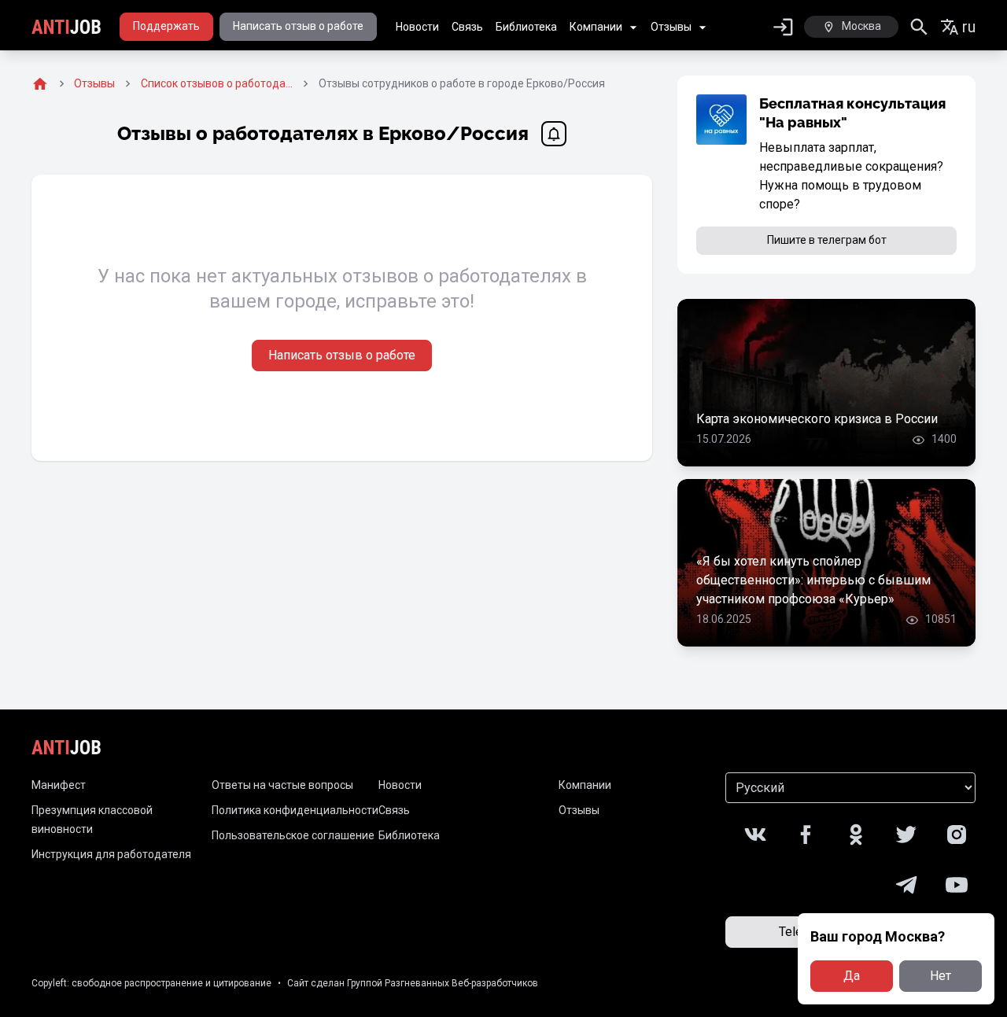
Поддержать (166, 26)
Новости (417, 26)
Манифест (58, 785)
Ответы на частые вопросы (282, 785)
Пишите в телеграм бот (827, 240)
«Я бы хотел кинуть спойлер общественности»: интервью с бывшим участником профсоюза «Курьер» (813, 580)
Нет (940, 975)
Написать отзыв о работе (298, 26)
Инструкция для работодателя (111, 854)
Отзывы (671, 26)
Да (851, 975)
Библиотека (526, 26)
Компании (596, 26)
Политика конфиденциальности (295, 810)
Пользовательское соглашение (293, 835)
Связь (467, 26)
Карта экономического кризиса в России (817, 418)
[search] (919, 27)
